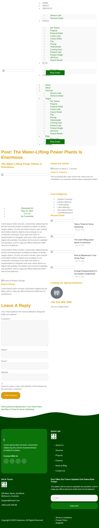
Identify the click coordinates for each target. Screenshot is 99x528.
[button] (66, 78)
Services (47, 8)
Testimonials (55, 47)
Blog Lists (54, 70)
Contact (47, 75)
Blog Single (55, 73)
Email (4, 361)
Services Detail (56, 18)
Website (4, 372)
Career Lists (55, 36)
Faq (52, 41)
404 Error (54, 58)
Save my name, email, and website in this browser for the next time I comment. (24, 387)
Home (48, 85)
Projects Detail (56, 33)
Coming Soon (56, 49)
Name (4, 350)
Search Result (56, 60)
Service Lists (55, 15)
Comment (6, 319)
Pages (45, 21)
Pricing (53, 44)
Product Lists (55, 52)
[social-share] (74, 186)
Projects (53, 31)
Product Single (56, 55)
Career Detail (56, 39)
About (47, 88)
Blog (45, 63)
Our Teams (55, 28)
